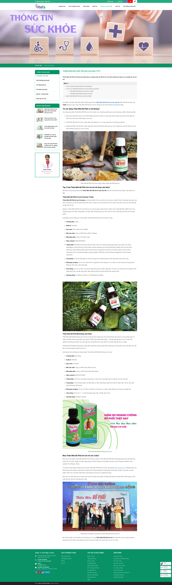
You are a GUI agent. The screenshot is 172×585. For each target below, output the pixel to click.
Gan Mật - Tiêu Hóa (118, 563)
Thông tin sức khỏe (49, 65)
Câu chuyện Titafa (66, 556)
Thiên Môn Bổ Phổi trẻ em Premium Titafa (81, 91)
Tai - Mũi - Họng (117, 561)
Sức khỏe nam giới (41, 89)
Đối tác (63, 561)
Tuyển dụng (110, 1)
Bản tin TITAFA (91, 556)
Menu (66, 83)
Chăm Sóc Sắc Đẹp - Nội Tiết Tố (121, 572)
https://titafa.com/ (120, 468)
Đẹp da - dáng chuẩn (42, 94)
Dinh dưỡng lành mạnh (42, 80)
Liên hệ (120, 1)
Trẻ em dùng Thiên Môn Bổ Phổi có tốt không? (79, 86)
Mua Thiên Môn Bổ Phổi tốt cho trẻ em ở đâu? (78, 96)
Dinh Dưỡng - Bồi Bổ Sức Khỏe (121, 558)
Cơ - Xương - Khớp (118, 568)
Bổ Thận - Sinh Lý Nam (119, 565)
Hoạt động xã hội (91, 563)
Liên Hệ (63, 563)
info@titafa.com (42, 564)
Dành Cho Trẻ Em (118, 556)
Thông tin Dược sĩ (91, 558)
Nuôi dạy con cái (41, 98)
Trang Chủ (62, 6)
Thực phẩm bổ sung (119, 575)
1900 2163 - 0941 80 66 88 (44, 560)
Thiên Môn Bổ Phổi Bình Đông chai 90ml (81, 93)
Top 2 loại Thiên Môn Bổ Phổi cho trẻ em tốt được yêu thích (82, 89)
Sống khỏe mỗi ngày (42, 75)
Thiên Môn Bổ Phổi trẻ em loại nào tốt (107, 102)
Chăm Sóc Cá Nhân (118, 577)
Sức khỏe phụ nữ (41, 85)
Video (88, 579)
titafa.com (38, 65)
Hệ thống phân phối (66, 558)
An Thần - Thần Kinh (119, 570)
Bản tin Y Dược (91, 561)
